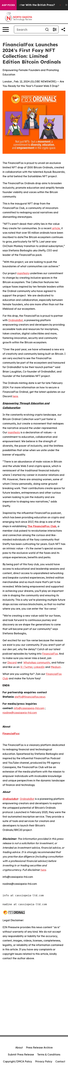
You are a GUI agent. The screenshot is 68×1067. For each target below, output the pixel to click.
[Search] (47, 29)
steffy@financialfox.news (30, 696)
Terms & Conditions (48, 1054)
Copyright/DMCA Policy (17, 1061)
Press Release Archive (39, 1047)
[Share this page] (63, 29)
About (19, 1047)
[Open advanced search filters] (54, 29)
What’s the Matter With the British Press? (28, 4)
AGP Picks (8, 5)
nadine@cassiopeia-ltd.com (20, 712)
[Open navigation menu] (6, 29)
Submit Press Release (21, 1054)
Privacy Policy (43, 1061)
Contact (60, 1061)
